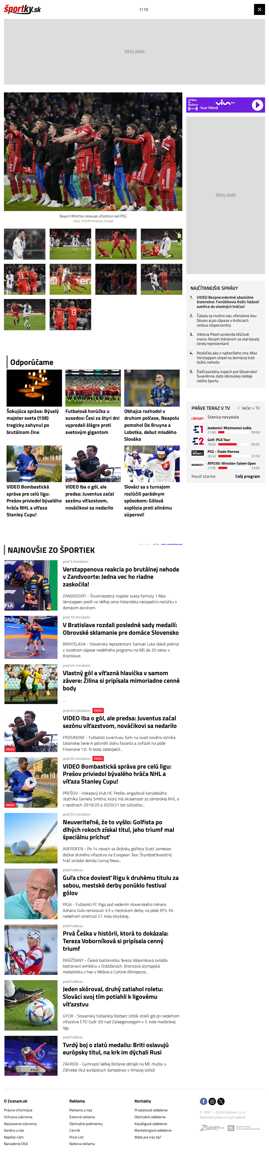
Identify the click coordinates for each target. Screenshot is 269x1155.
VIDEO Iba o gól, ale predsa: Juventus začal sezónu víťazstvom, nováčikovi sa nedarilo (120, 721)
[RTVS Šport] (198, 418)
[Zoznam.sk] (214, 1129)
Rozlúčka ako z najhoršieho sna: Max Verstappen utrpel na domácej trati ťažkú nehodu (227, 357)
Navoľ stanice (203, 476)
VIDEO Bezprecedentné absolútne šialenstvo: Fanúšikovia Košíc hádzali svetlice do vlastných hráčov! (228, 301)
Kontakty (142, 1101)
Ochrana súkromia (18, 1117)
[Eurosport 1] (198, 429)
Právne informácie (18, 1110)
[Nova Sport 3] (198, 452)
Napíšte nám (14, 1137)
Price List (76, 1137)
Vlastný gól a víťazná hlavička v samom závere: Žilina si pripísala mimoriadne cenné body (121, 680)
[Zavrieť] (259, 9)
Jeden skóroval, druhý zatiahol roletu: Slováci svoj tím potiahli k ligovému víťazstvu (113, 996)
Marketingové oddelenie (153, 1130)
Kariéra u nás (14, 1130)
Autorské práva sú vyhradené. (223, 1117)
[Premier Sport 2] (198, 464)
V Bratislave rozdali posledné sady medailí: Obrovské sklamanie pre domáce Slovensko (121, 628)
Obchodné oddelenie (149, 1117)
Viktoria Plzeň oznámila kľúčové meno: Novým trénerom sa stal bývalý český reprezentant (228, 338)
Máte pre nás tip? (147, 1137)
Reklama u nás (80, 1110)
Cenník (74, 1130)
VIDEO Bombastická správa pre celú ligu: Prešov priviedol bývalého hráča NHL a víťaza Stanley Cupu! (117, 774)
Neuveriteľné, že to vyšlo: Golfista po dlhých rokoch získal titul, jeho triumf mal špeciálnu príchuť (118, 829)
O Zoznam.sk (15, 1101)
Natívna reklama (82, 1143)
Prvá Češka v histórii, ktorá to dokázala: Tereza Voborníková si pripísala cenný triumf (115, 941)
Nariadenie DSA (16, 1143)
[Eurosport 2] (198, 441)
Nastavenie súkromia (20, 1123)
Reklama (77, 1101)
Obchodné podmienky (86, 1123)
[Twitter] (221, 1101)
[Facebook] (203, 1101)
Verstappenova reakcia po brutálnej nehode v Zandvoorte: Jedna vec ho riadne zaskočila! (121, 576)
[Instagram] (212, 1101)
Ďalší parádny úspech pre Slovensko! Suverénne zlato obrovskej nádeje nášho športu (227, 376)
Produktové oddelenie (151, 1110)
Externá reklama (82, 1117)
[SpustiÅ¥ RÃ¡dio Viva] (225, 102)
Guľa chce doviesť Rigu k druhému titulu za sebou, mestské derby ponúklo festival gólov (121, 885)
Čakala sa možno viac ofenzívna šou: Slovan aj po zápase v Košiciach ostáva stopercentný (227, 320)
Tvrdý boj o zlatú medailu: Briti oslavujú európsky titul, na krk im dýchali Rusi (116, 1048)
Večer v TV (251, 408)
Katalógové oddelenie (150, 1123)
